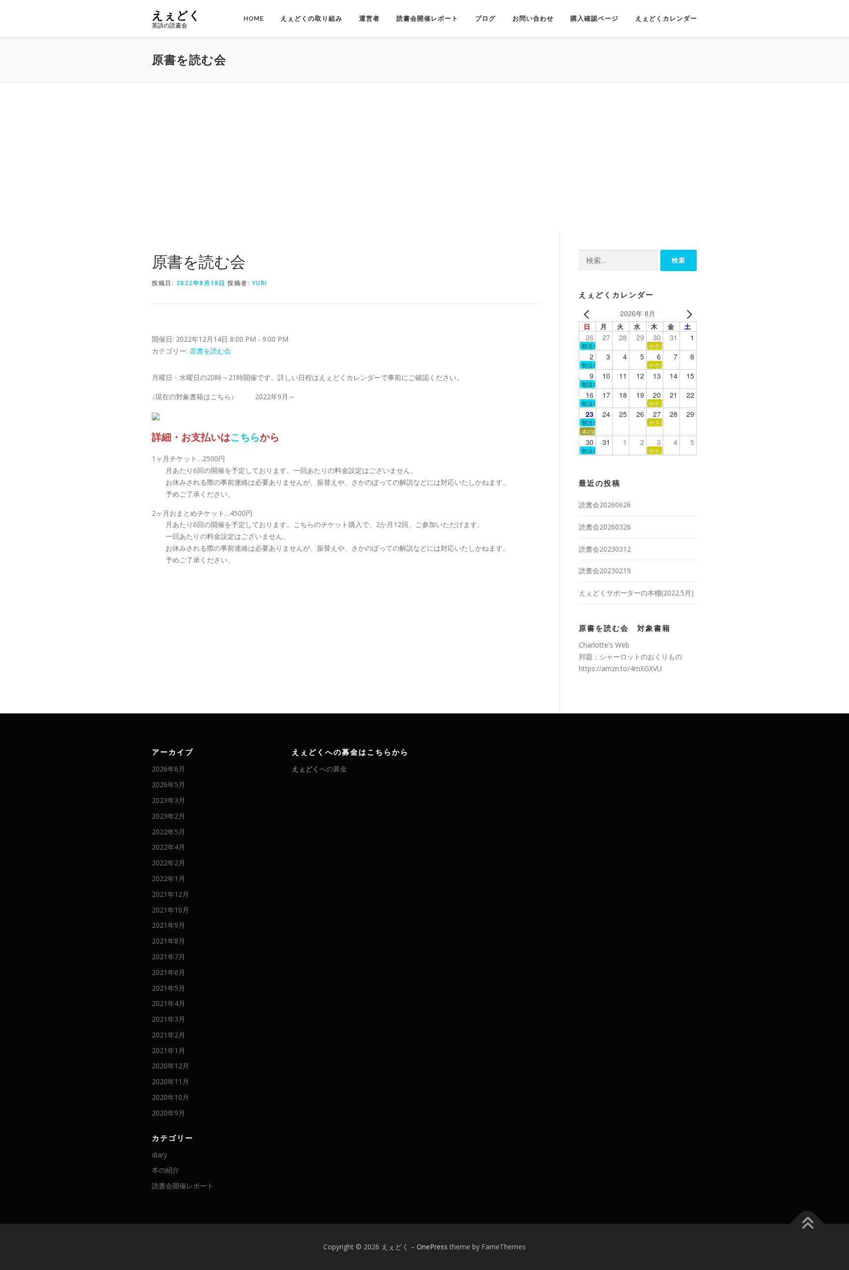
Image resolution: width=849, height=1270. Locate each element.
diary (159, 1154)
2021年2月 (168, 1034)
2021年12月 (170, 894)
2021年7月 (168, 956)
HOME (254, 18)
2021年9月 (168, 925)
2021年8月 (168, 940)
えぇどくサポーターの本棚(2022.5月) (636, 592)
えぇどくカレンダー (666, 18)
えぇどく (176, 15)
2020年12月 (170, 1065)
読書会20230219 (605, 570)
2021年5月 (168, 988)
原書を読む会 (210, 350)
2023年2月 (168, 816)
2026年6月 (168, 768)
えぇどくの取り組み (311, 18)
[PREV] (588, 314)
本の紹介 (165, 1170)
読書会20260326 (605, 527)
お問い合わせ (533, 18)
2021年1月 (168, 1050)
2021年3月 (168, 1019)
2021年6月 (168, 972)
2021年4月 (168, 1003)
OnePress (432, 1246)
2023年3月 (168, 800)
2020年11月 (170, 1081)
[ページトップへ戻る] (807, 1224)
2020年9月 (168, 1113)
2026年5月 (168, 784)
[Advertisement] (424, 156)
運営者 (369, 18)
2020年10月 (170, 1097)
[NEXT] (687, 314)
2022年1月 (168, 878)
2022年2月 (168, 862)
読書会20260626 (605, 504)
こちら (245, 436)
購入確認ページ (594, 18)
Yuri (259, 283)
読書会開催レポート (427, 18)
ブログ (485, 18)
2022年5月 (168, 831)
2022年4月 (168, 847)
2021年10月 (170, 910)
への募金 (319, 768)
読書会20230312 (605, 549)
